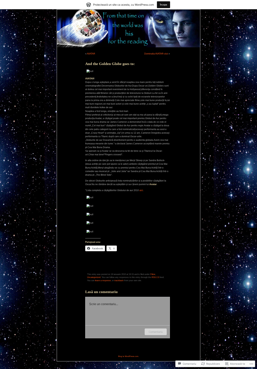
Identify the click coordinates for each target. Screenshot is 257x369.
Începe (163, 4)
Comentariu (156, 331)
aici (141, 190)
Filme (152, 274)
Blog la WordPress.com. (128, 356)
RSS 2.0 (155, 277)
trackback (119, 280)
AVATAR (91, 53)
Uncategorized (93, 277)
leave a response (103, 280)
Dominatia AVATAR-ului (156, 53)
